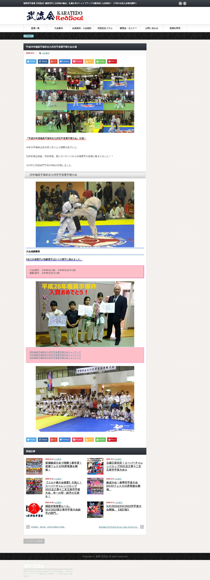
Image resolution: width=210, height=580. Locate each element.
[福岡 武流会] (56, 20)
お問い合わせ (151, 28)
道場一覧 (35, 28)
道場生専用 (175, 28)
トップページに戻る (34, 541)
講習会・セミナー (128, 28)
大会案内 (58, 28)
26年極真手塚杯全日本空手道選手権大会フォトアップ (55, 358)
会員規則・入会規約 (81, 28)
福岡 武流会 (33, 566)
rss (180, 3)
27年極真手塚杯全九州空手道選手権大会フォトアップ (55, 355)
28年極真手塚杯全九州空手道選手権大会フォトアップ (55, 352)
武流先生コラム (105, 28)
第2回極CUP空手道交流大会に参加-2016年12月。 (119, 527)
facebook (185, 3)
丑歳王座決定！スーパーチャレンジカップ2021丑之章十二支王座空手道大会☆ (124, 466)
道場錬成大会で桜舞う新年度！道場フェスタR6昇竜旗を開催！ (63, 466)
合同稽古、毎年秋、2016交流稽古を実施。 (48, 527)
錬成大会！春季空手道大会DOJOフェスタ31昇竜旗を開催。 (123, 486)
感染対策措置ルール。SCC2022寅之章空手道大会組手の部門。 (63, 509)
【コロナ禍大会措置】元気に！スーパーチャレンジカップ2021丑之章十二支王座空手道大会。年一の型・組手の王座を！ (63, 489)
